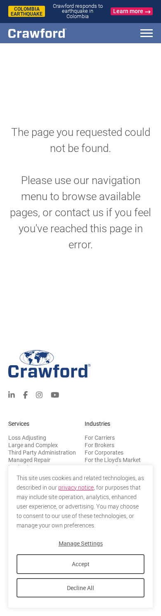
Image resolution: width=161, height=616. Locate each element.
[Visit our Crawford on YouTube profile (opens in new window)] (55, 394)
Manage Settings (81, 543)
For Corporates (104, 452)
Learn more (128, 11)
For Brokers (99, 445)
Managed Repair (29, 460)
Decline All (80, 588)
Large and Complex (33, 445)
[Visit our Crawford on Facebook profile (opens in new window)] (25, 394)
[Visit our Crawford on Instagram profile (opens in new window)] (39, 394)
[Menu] (146, 34)
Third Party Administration (42, 452)
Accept (81, 564)
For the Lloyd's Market (113, 460)
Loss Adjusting (27, 437)
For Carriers (100, 437)
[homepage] (51, 33)
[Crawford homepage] (80, 364)
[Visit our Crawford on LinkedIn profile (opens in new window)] (11, 394)
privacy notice (76, 487)
